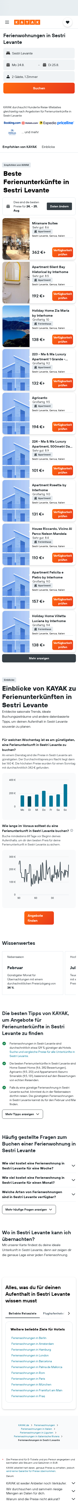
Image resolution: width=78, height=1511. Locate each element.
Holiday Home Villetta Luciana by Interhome (49, 618)
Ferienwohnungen (44, 1425)
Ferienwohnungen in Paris (28, 1379)
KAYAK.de (23, 1425)
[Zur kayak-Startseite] (27, 22)
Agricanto (39, 398)
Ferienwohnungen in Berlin (28, 1338)
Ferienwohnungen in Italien (36, 1428)
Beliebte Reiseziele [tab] (22, 1313)
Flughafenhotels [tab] (54, 1313)
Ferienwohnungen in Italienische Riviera (36, 1436)
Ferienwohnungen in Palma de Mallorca (36, 1367)
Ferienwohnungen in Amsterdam (32, 1344)
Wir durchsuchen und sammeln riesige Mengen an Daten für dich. (34, 1491)
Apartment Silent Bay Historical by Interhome (50, 269)
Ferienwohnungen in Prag (28, 1396)
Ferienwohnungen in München (31, 1384)
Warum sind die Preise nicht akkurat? (33, 1499)
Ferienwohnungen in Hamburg (31, 1349)
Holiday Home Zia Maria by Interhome (50, 312)
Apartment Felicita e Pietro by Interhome (47, 574)
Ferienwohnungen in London (30, 1355)
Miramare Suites (45, 223)
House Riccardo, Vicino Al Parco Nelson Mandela (52, 531)
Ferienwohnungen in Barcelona (31, 1361)
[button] (7, 22)
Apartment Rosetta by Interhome (49, 487)
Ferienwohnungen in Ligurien (36, 1432)
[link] (39, 918)
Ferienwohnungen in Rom (28, 1373)
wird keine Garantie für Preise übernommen (31, 1471)
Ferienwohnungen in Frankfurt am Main (36, 1390)
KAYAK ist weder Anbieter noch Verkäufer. (36, 1483)
